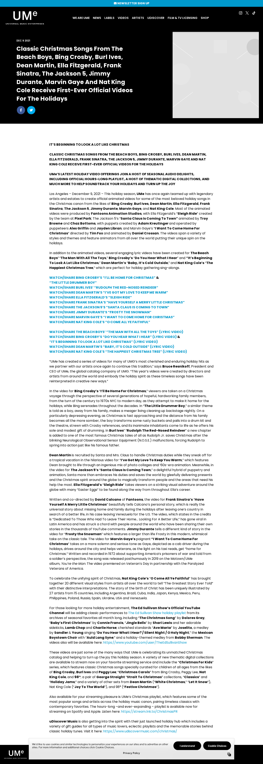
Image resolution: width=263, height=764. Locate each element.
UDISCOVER (155, 18)
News (97, 18)
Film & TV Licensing (182, 18)
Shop (205, 18)
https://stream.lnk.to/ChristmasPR (149, 711)
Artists (138, 18)
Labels (109, 18)
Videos (123, 18)
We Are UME (81, 18)
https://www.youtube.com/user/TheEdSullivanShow (145, 642)
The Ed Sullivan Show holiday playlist (157, 613)
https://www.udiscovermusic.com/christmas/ (140, 731)
